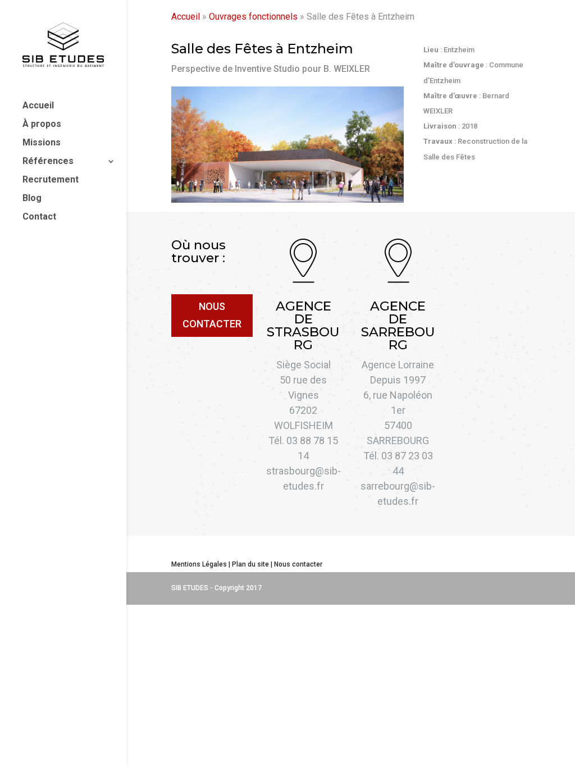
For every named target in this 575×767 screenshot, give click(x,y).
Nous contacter (298, 564)
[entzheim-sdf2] (287, 199)
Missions (41, 143)
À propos (41, 124)
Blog (32, 198)
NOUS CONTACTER (211, 315)
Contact (39, 217)
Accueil (38, 106)
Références (48, 161)
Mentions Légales (199, 564)
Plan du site (250, 564)
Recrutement (50, 180)
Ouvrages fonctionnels (253, 16)
